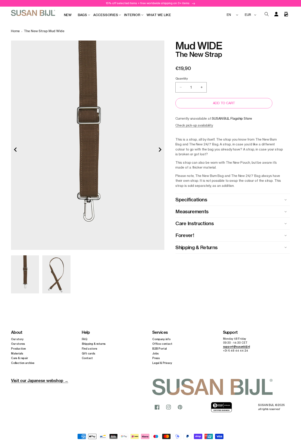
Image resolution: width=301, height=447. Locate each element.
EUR (248, 15)
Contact (87, 358)
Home (15, 31)
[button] (82, 15)
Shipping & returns (94, 344)
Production (18, 348)
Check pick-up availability (194, 125)
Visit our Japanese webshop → (39, 380)
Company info (161, 339)
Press (156, 358)
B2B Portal (159, 348)
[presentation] (15, 149)
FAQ (84, 339)
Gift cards (88, 353)
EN (229, 15)
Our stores (18, 344)
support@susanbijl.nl (236, 346)
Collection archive (22, 363)
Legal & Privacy (162, 363)
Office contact (162, 344)
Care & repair (19, 358)
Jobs (155, 353)
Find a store (89, 348)
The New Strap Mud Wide (44, 31)
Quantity (181, 78)
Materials (17, 353)
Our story (17, 339)
